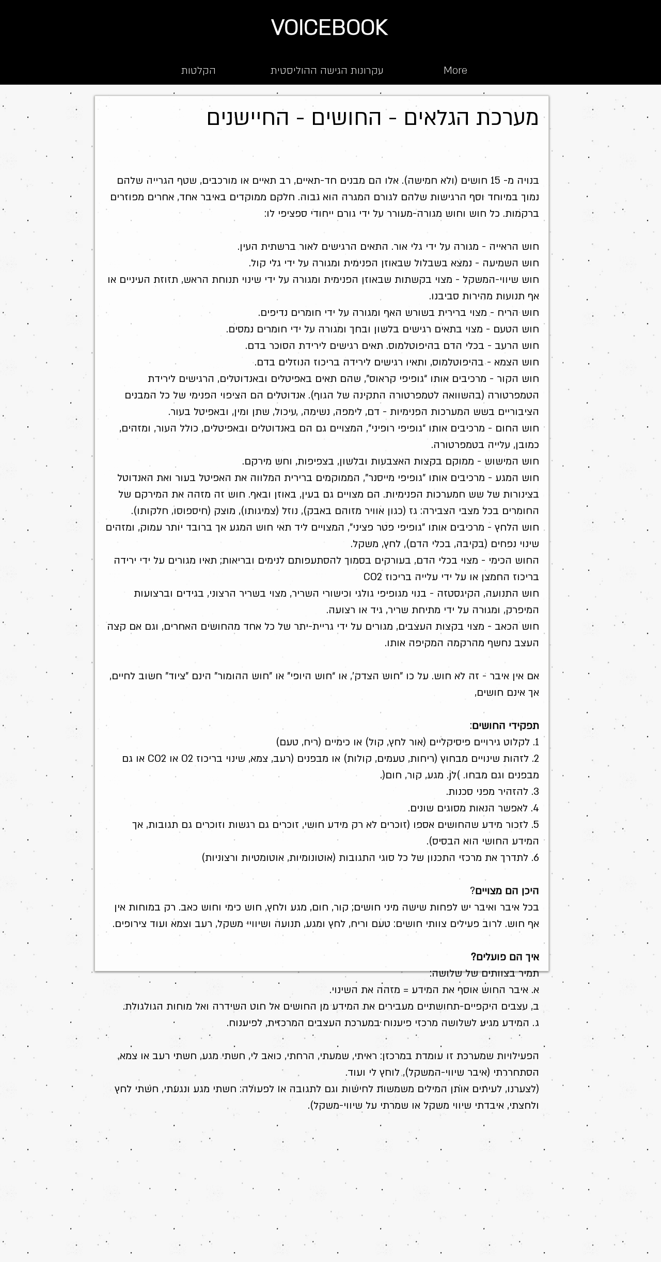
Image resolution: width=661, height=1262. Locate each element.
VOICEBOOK (329, 27)
